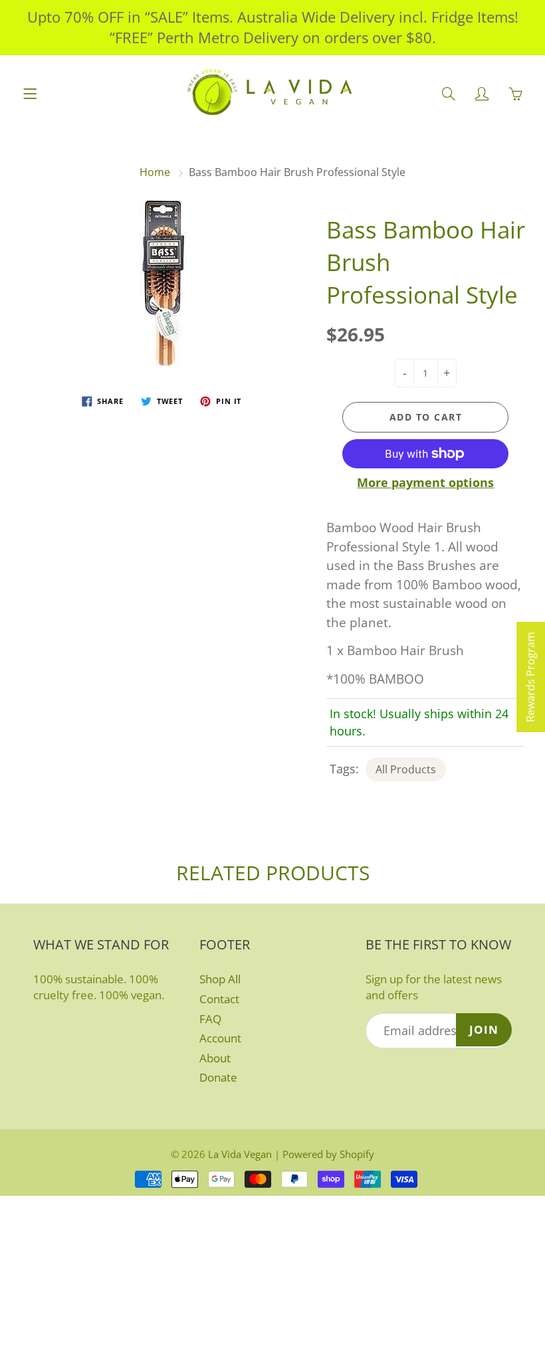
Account (220, 1038)
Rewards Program (530, 677)
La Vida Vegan (240, 1154)
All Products (406, 769)
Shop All (220, 979)
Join (483, 1029)
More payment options (425, 482)
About (215, 1058)
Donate (218, 1077)
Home (155, 172)
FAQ (210, 1018)
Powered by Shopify (328, 1154)
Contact (219, 999)
